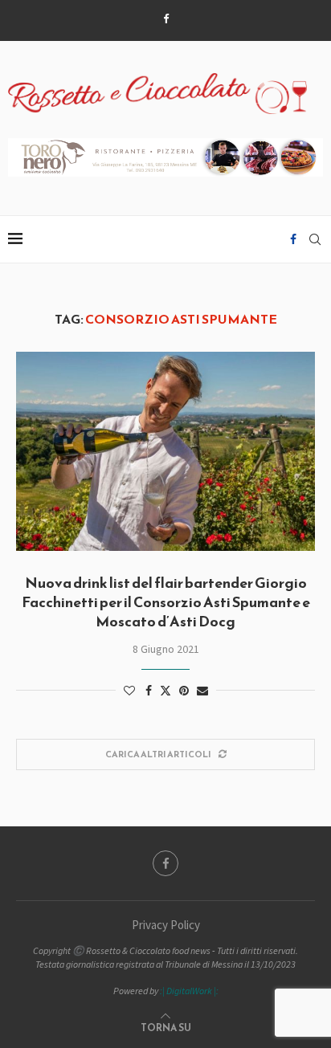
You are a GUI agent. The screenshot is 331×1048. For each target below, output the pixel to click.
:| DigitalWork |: (189, 991)
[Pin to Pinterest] (184, 690)
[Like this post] (129, 690)
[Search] (315, 239)
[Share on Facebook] (148, 690)
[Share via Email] (202, 690)
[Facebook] (166, 19)
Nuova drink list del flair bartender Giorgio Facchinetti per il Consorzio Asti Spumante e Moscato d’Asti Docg (166, 602)
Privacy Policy (166, 924)
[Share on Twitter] (165, 690)
